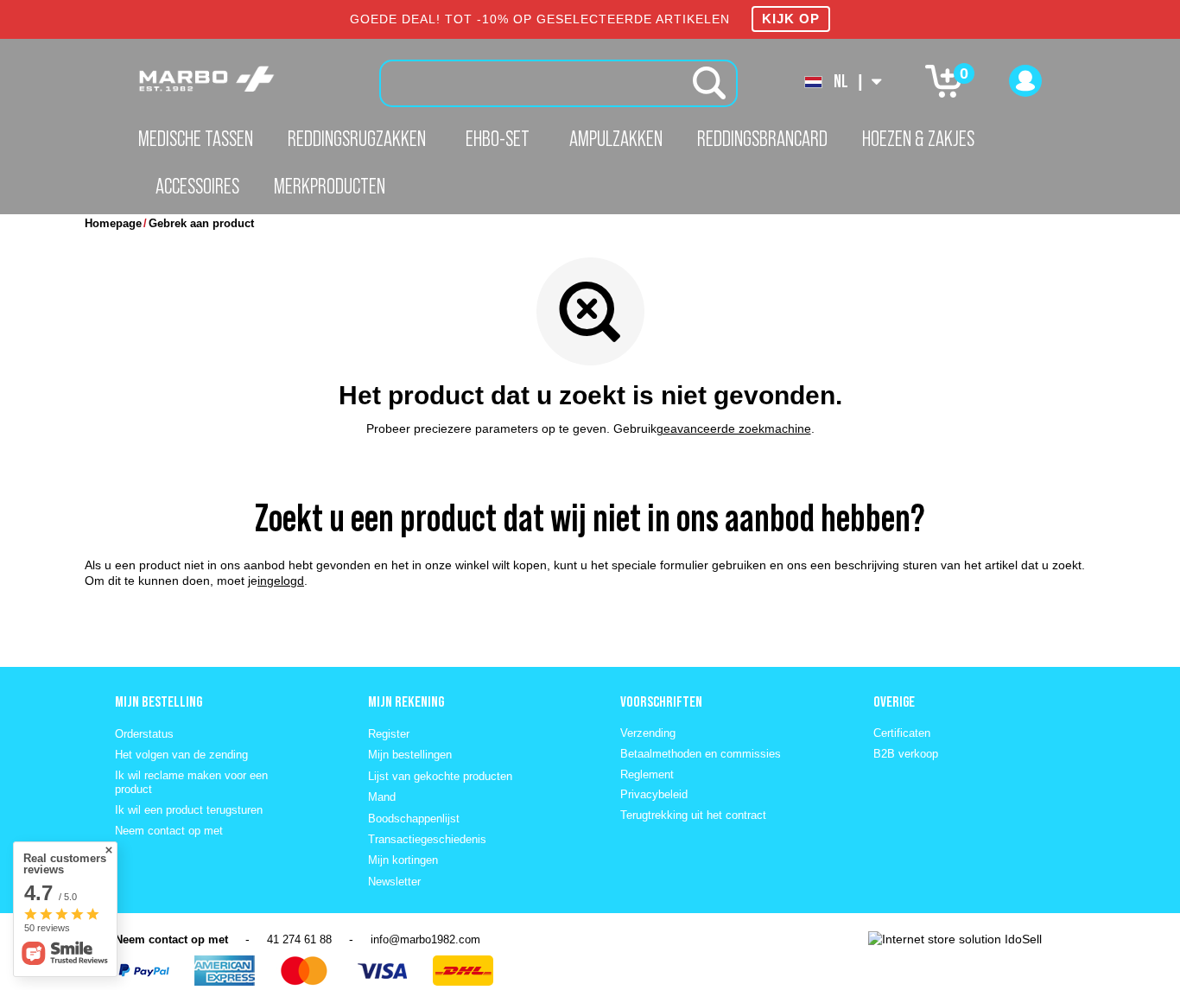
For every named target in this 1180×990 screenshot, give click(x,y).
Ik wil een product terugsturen (189, 809)
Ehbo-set (498, 138)
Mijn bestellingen (410, 754)
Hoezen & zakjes (918, 138)
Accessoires (197, 186)
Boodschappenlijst (414, 818)
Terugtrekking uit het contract (693, 815)
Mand (382, 796)
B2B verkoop (905, 753)
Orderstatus (144, 733)
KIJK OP (791, 18)
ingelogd (280, 580)
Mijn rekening (406, 701)
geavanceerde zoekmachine (734, 428)
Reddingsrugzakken (357, 138)
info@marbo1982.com (425, 939)
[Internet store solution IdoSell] (955, 939)
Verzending (648, 733)
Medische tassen (195, 138)
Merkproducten (329, 186)
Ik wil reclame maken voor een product (191, 782)
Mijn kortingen (403, 860)
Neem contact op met (169, 830)
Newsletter (394, 881)
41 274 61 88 (299, 939)
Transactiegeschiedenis (427, 839)
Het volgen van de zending (181, 754)
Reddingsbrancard (762, 138)
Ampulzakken (616, 138)
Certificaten (901, 733)
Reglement (647, 774)
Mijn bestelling (158, 701)
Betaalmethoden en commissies (700, 753)
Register (388, 733)
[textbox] (558, 83)
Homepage (113, 223)
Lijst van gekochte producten (440, 776)
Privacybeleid (654, 794)
